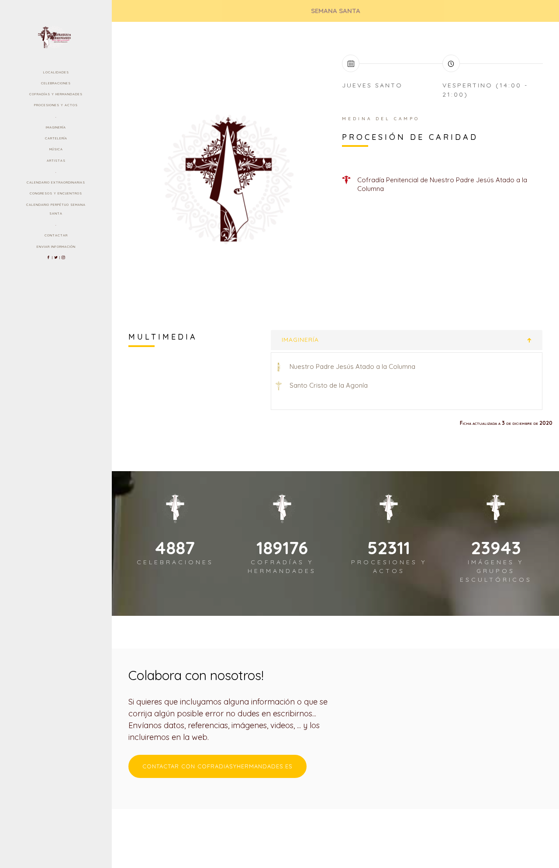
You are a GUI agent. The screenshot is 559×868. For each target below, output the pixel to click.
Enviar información (56, 246)
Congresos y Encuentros (56, 193)
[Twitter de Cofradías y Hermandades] (56, 257)
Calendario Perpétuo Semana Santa (56, 208)
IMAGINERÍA (300, 340)
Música (56, 149)
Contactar (56, 235)
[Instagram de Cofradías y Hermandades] (64, 257)
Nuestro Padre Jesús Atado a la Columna (352, 366)
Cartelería (56, 138)
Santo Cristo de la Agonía (329, 385)
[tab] (407, 340)
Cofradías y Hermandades (56, 94)
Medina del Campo (381, 119)
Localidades (56, 72)
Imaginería (56, 127)
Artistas (56, 160)
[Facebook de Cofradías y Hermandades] (49, 257)
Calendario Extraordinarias (56, 182)
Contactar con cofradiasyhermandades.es (217, 766)
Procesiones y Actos (56, 105)
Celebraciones (56, 83)
